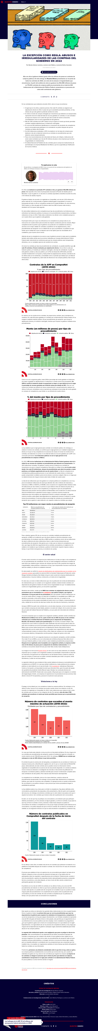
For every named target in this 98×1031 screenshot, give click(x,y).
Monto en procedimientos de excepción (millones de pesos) (38, 507)
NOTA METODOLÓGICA (50, 72)
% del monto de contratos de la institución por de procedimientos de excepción (62, 507)
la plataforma (47, 592)
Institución (25, 507)
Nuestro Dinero (42, 651)
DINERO (11, 2)
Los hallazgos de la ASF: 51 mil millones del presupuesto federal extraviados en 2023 (19, 1022)
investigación (55, 666)
